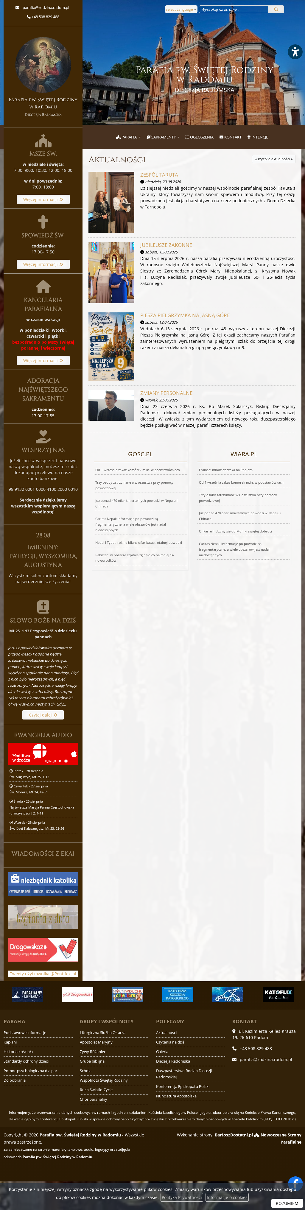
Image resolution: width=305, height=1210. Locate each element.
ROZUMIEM (287, 1203)
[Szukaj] (276, 9)
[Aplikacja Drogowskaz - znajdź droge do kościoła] (43, 949)
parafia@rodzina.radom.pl (45, 7)
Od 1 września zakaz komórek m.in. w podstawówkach (137, 470)
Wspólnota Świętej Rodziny (104, 1080)
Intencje (259, 137)
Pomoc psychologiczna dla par (30, 1070)
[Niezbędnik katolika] (43, 884)
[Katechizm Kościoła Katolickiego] (177, 994)
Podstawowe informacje (25, 1032)
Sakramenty (163, 137)
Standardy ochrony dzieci (26, 1061)
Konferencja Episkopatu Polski (182, 1086)
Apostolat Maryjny (96, 1042)
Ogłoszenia (201, 137)
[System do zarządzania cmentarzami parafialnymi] (27, 994)
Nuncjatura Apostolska (176, 1096)
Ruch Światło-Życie (96, 1089)
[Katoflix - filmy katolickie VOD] (278, 994)
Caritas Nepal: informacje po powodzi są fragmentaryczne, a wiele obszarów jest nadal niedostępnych (130, 524)
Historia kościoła (18, 1051)
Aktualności (117, 159)
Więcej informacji (41, 199)
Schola (85, 1070)
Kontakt (232, 137)
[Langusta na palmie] (227, 994)
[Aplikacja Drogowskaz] (77, 994)
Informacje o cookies (227, 1197)
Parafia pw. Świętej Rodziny (204, 79)
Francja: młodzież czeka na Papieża (226, 470)
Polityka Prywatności (182, 1197)
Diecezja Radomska (173, 1061)
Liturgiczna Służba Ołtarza (102, 1032)
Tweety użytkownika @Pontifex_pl (43, 974)
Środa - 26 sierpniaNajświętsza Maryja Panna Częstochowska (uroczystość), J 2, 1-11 (42, 807)
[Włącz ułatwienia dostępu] (295, 52)
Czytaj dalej (41, 715)
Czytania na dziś (170, 1042)
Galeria (162, 1051)
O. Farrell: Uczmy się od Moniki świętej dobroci (235, 531)
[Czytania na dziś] (43, 916)
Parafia (129, 137)
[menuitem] (128, 137)
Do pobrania (15, 1080)
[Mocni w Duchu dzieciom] (127, 994)
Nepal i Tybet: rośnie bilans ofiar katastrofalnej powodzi (138, 542)
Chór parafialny (93, 1099)
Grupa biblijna (92, 1061)
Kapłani (10, 1042)
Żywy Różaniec (93, 1051)
